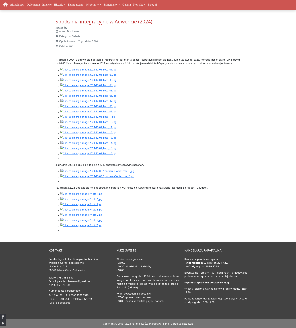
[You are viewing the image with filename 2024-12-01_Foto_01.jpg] (88, 70)
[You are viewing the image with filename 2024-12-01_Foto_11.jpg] (88, 128)
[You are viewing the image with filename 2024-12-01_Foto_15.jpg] (88, 149)
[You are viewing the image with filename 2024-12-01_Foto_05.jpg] (88, 91)
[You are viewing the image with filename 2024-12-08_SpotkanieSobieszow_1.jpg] (97, 171)
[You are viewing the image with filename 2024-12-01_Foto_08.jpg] (88, 107)
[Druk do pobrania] (60, 302)
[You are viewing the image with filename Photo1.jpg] (81, 194)
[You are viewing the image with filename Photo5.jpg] (81, 215)
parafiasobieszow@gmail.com (74, 281)
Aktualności (17, 4)
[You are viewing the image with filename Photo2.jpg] (81, 199)
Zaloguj (152, 4)
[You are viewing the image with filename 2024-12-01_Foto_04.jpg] (88, 86)
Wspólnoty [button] (92, 4)
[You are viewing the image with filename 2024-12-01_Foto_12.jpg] (88, 133)
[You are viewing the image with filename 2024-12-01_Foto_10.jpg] (88, 122)
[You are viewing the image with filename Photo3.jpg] (81, 205)
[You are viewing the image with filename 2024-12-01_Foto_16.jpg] (88, 154)
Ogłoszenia (33, 4)
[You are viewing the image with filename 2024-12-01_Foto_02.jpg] (88, 75)
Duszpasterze (75, 4)
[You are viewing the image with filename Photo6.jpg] (81, 220)
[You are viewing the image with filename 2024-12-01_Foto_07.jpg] (88, 101)
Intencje (46, 4)
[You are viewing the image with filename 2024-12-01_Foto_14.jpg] (88, 143)
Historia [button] (58, 4)
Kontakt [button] (138, 4)
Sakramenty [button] (111, 4)
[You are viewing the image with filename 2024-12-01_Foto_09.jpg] (88, 112)
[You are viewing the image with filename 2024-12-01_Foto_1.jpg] (87, 117)
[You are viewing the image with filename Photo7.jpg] (81, 226)
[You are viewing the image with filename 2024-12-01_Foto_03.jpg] (88, 80)
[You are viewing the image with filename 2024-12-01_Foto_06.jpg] (88, 96)
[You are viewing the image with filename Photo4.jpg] (81, 210)
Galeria (126, 4)
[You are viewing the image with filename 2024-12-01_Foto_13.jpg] (88, 138)
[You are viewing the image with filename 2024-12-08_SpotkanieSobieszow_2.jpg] (97, 177)
